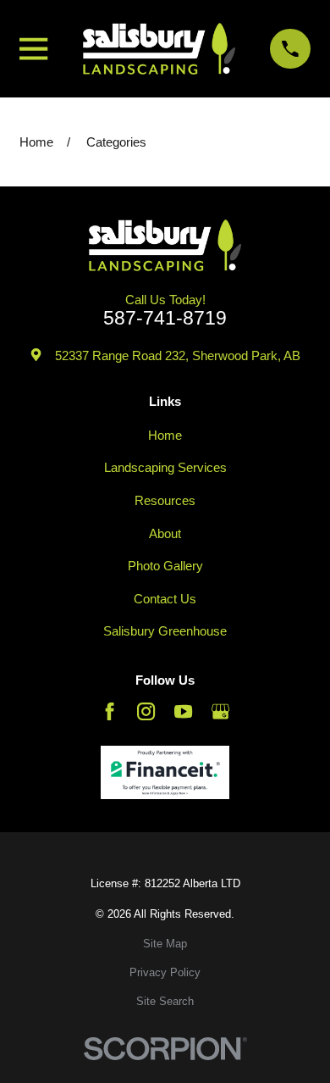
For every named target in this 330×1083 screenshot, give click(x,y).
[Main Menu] (33, 49)
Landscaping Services (165, 467)
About (165, 533)
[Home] (159, 49)
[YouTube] (183, 711)
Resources (165, 500)
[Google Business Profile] (220, 711)
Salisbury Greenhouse (165, 631)
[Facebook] (109, 711)
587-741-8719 (165, 318)
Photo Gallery (165, 565)
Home (165, 435)
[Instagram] (146, 711)
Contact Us (165, 598)
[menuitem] (164, 944)
